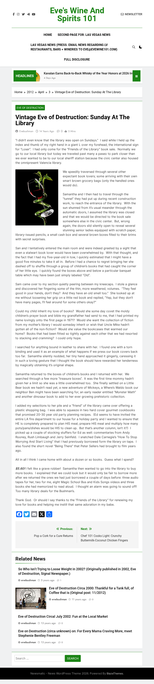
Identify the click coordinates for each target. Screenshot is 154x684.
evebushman (26, 131)
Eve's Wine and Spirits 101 (77, 14)
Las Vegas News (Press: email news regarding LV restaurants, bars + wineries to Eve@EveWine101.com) (74, 47)
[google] (28, 14)
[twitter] (23, 14)
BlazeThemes (115, 673)
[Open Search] (133, 47)
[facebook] (14, 14)
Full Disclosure (77, 59)
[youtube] (33, 14)
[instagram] (18, 14)
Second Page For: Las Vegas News (84, 35)
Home (48, 35)
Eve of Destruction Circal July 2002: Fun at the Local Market (63, 616)
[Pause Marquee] (136, 76)
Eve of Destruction (30, 108)
